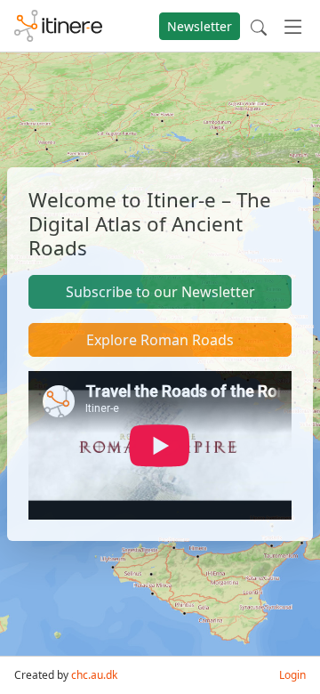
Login (292, 674)
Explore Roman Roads (160, 340)
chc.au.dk (94, 674)
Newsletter (199, 26)
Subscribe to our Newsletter (160, 292)
